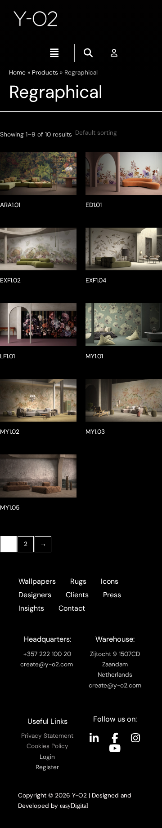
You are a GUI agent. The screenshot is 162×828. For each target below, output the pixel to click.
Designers (34, 594)
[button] (54, 53)
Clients (77, 594)
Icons (109, 581)
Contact (71, 608)
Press (112, 594)
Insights (31, 608)
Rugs (78, 581)
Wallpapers (37, 581)
